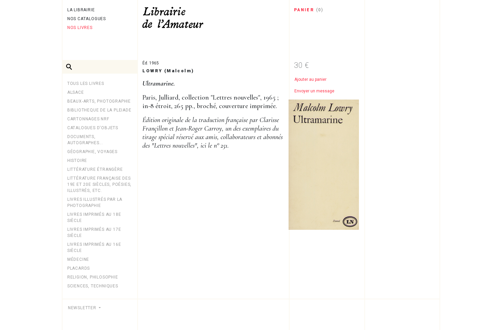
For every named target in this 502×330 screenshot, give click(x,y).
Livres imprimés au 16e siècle (94, 247)
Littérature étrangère (95, 169)
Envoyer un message (314, 91)
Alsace (75, 92)
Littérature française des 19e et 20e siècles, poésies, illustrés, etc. (99, 184)
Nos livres (80, 27)
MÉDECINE (78, 259)
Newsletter (83, 307)
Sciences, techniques (92, 286)
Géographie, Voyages (92, 151)
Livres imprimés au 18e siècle (94, 217)
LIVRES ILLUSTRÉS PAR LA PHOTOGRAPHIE (94, 202)
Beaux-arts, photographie (99, 101)
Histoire (77, 160)
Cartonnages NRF (88, 119)
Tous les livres (85, 83)
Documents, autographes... (85, 139)
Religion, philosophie (92, 277)
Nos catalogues (86, 18)
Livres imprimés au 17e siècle (94, 232)
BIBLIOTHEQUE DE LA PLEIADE (99, 110)
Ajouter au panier (310, 79)
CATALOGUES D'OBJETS (92, 127)
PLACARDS (78, 268)
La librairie (81, 9)
